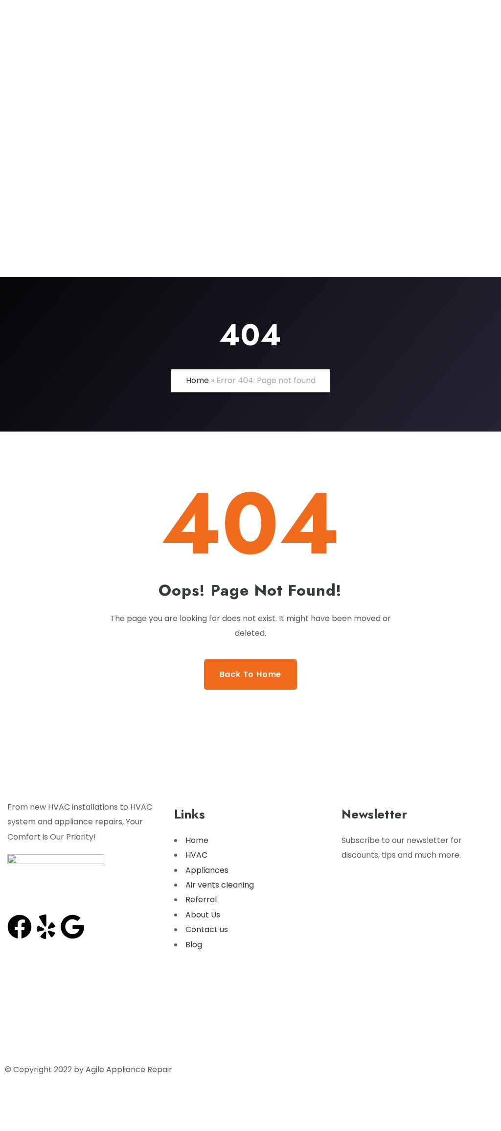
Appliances (206, 870)
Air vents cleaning (219, 884)
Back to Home (251, 674)
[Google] (72, 926)
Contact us (206, 929)
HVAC (196, 855)
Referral (201, 899)
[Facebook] (19, 926)
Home (197, 380)
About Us (202, 914)
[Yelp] (46, 926)
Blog (193, 944)
